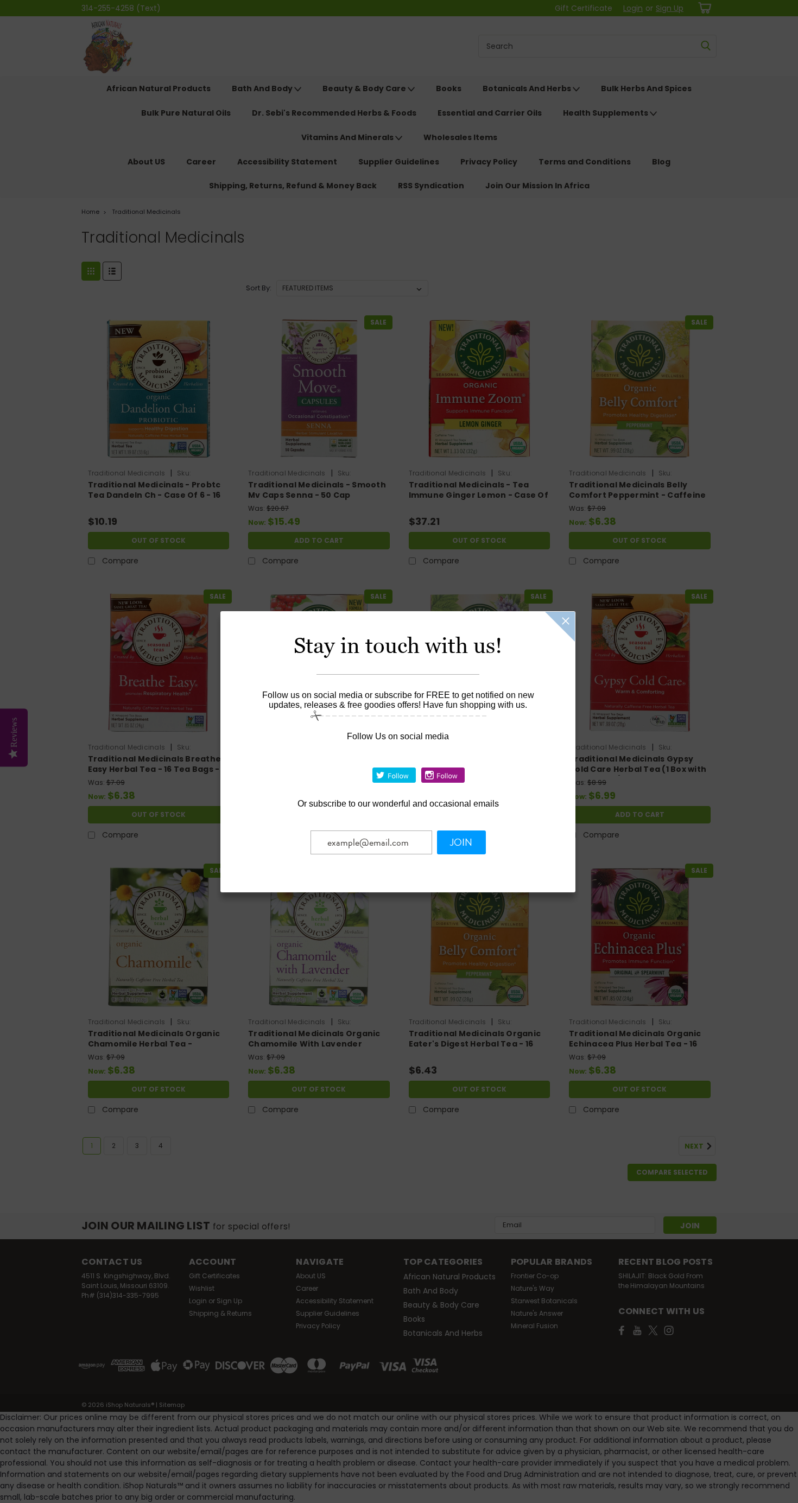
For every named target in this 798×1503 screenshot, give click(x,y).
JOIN (461, 842)
